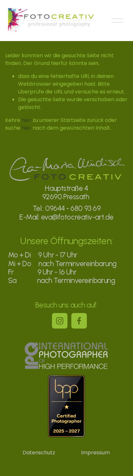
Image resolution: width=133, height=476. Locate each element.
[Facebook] (79, 321)
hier (26, 120)
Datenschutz (39, 452)
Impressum (95, 452)
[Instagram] (59, 321)
